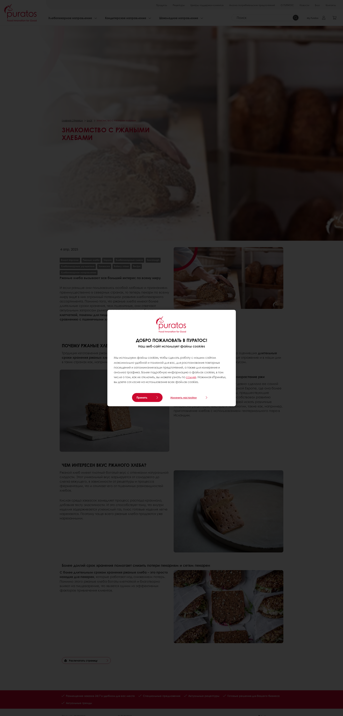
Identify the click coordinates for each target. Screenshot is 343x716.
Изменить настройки (183, 397)
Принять (141, 397)
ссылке (191, 377)
